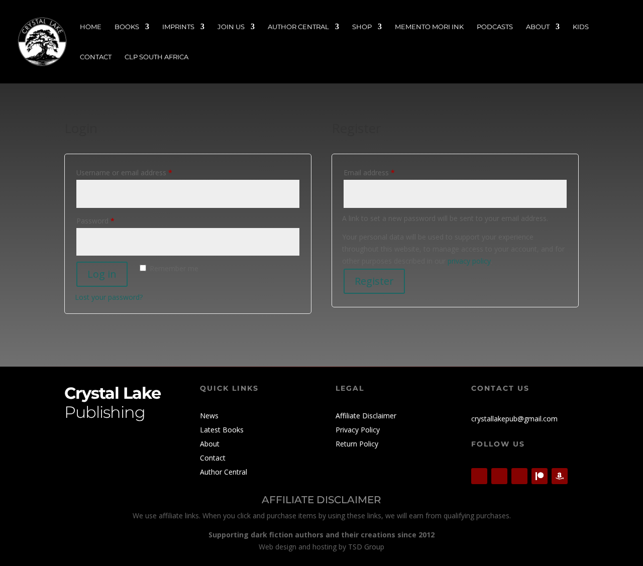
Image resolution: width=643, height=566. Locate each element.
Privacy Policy (358, 429)
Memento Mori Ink (429, 27)
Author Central (298, 27)
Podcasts (495, 27)
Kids (581, 27)
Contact (96, 57)
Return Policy (357, 443)
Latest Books (222, 429)
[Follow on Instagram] (519, 476)
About (538, 27)
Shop (362, 27)
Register (374, 281)
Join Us (231, 27)
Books (127, 27)
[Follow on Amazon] (560, 476)
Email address (383, 172)
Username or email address (138, 172)
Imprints (178, 27)
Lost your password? (109, 297)
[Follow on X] (479, 476)
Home (90, 27)
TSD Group (366, 546)
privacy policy (469, 261)
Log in (102, 274)
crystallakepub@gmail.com (514, 418)
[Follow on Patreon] (539, 476)
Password (109, 220)
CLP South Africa (156, 57)
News (209, 415)
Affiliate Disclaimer (366, 415)
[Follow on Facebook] (499, 476)
